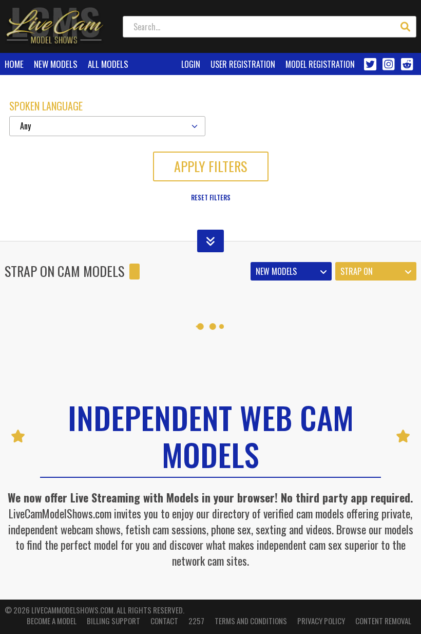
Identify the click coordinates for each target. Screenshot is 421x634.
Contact (164, 621)
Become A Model (51, 621)
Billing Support (113, 621)
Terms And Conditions (251, 621)
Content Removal (383, 621)
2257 (196, 621)
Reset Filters (211, 197)
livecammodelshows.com (72, 610)
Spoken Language (46, 106)
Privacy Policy (321, 621)
